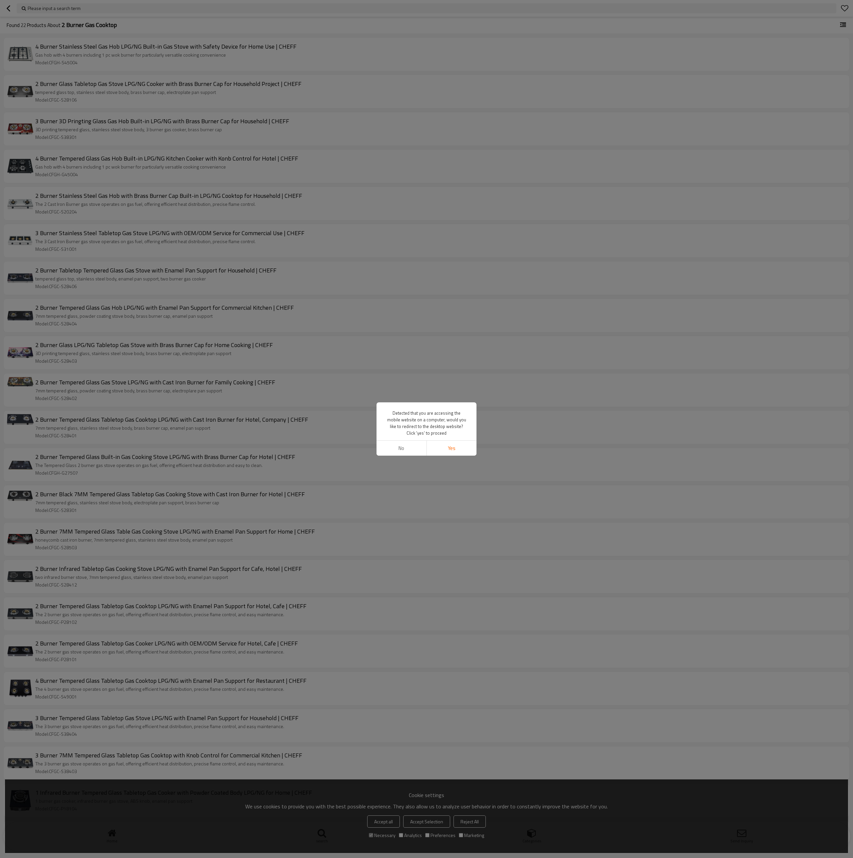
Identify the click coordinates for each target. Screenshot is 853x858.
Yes (451, 448)
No (401, 448)
